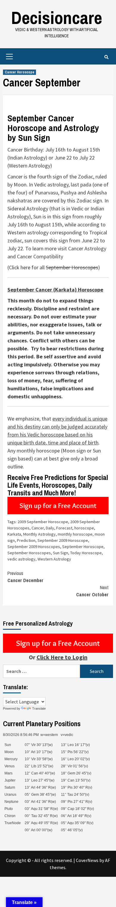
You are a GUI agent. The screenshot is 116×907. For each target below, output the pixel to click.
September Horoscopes (72, 267)
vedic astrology (21, 559)
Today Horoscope (86, 552)
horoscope (84, 528)
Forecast (64, 528)
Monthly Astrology (39, 534)
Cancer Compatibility (40, 256)
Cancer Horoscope (19, 72)
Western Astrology (54, 559)
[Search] (106, 57)
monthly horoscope (75, 534)
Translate (39, 708)
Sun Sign (60, 552)
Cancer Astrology (87, 248)
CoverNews (87, 860)
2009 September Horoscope (43, 521)
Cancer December (25, 577)
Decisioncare (56, 18)
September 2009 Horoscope (62, 540)
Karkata (14, 534)
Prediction (26, 540)
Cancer (38, 528)
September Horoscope (83, 546)
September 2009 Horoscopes (33, 546)
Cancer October (92, 591)
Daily (50, 528)
